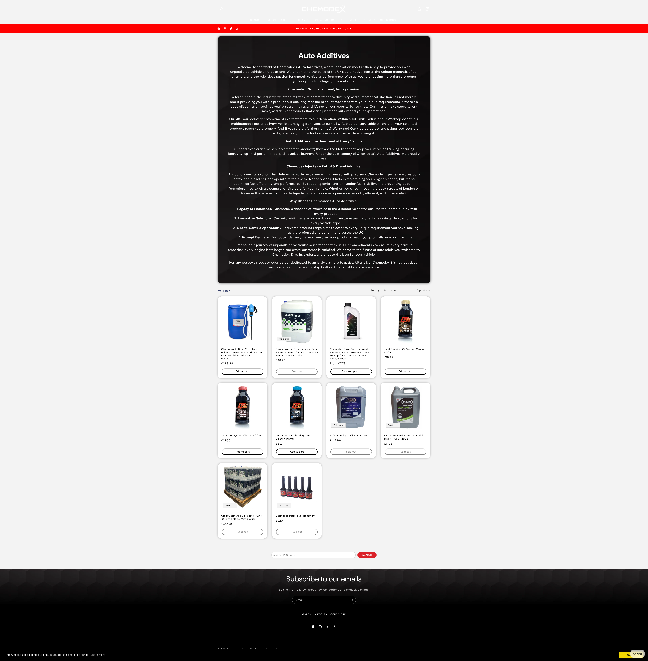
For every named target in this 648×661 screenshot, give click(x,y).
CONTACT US (338, 614)
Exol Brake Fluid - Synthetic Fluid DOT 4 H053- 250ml (404, 437)
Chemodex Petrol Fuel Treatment (296, 515)
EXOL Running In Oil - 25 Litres (348, 435)
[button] (221, 9)
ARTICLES (321, 614)
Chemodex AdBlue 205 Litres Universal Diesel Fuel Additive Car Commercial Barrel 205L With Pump (241, 354)
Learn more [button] (98, 654)
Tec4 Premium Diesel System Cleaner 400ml (293, 437)
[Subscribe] (352, 600)
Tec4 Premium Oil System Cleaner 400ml (404, 351)
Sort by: (375, 290)
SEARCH (367, 555)
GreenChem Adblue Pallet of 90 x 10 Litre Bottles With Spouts (241, 517)
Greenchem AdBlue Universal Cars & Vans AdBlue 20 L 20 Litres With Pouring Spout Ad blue (297, 352)
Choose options (351, 371)
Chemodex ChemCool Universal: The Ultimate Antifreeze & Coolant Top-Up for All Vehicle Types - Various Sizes (351, 354)
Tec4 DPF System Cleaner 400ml (241, 435)
